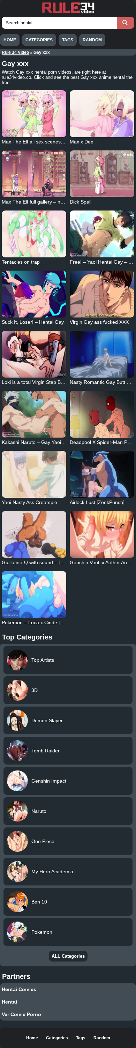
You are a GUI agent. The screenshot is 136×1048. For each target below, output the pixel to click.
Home (9, 40)
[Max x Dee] (102, 113)
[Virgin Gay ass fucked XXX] (102, 294)
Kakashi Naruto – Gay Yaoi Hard (37, 442)
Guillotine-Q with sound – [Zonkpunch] (44, 562)
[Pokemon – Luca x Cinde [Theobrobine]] (34, 594)
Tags (67, 40)
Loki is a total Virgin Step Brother (38, 382)
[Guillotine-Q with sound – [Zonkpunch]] (34, 534)
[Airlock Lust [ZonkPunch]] (102, 474)
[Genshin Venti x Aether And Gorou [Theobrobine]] (102, 534)
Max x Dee (81, 142)
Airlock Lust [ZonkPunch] (97, 502)
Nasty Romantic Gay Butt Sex (102, 382)
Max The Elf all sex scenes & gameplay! (46, 142)
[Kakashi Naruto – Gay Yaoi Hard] (34, 414)
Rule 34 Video (15, 52)
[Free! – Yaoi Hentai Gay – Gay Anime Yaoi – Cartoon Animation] (102, 234)
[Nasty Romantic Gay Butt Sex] (102, 354)
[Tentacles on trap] (34, 234)
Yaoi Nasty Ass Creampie (29, 502)
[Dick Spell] (102, 173)
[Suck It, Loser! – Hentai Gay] (34, 294)
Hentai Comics (19, 989)
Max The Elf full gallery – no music (39, 202)
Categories (39, 40)
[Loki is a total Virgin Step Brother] (34, 354)
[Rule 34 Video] (68, 12)
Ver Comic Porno (21, 1014)
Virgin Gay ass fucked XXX (99, 322)
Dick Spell (80, 202)
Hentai (9, 1002)
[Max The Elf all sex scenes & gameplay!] (34, 113)
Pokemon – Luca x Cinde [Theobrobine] (46, 622)
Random (92, 40)
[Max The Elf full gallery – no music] (34, 173)
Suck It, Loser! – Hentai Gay (33, 322)
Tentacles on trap (21, 262)
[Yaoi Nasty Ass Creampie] (34, 474)
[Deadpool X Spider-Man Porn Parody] (102, 414)
